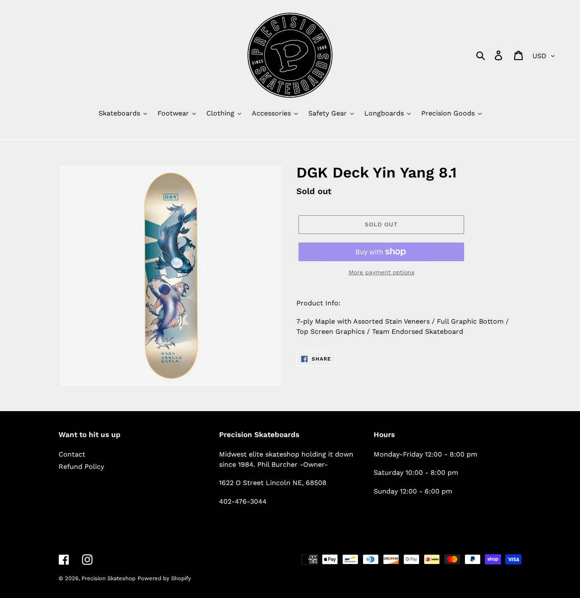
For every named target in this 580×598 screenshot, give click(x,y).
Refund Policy (81, 467)
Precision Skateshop (108, 578)
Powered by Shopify (164, 578)
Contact (72, 454)
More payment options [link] (381, 272)
